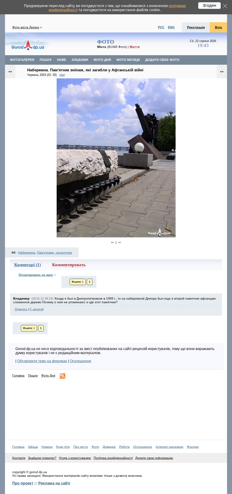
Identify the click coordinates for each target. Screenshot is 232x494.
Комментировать (69, 264)
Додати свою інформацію (154, 458)
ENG (171, 27)
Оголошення (80, 361)
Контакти (18, 458)
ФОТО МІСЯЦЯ (128, 60)
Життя (135, 47)
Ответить (21, 309)
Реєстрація (196, 27)
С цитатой (37, 309)
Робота (124, 447)
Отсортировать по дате (36, 275)
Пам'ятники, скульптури (54, 252)
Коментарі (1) (27, 264)
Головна (18, 375)
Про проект (22, 483)
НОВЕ (61, 60)
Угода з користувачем (75, 458)
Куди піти (63, 447)
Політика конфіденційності (113, 458)
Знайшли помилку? (42, 458)
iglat (62, 75)
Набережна (26, 252)
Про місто (80, 447)
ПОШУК (46, 60)
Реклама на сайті (54, 483)
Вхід (218, 27)
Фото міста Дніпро (25, 27)
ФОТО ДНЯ (102, 60)
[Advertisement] (115, 410)
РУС (161, 27)
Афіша (33, 447)
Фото (95, 447)
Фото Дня (48, 375)
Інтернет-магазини (169, 447)
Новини (47, 447)
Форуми (193, 447)
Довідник (109, 447)
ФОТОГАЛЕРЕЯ (22, 60)
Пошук (33, 375)
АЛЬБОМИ (80, 60)
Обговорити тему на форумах (42, 361)
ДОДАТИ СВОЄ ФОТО (162, 60)
